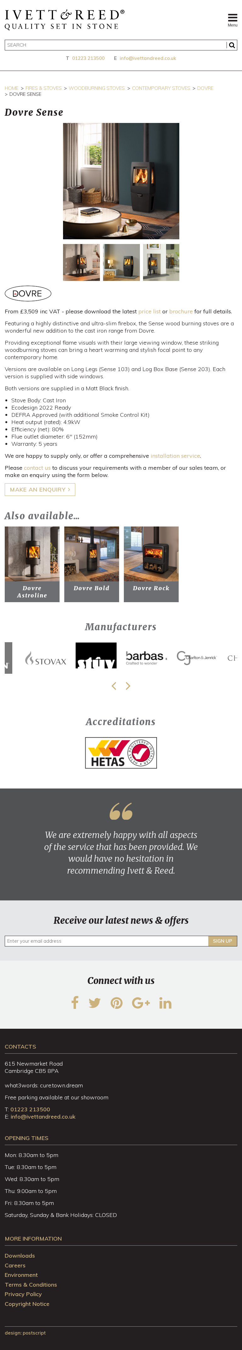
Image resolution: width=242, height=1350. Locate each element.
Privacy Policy (23, 1294)
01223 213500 (88, 58)
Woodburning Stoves (97, 88)
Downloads (20, 1255)
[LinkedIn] (165, 1007)
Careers (15, 1265)
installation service (175, 455)
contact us (37, 467)
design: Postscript (25, 1333)
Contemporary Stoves (161, 88)
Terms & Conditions (31, 1284)
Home (11, 88)
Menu (232, 25)
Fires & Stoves (44, 88)
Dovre (205, 88)
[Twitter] (94, 1007)
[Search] (232, 45)
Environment (21, 1274)
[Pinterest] (117, 1007)
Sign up (222, 941)
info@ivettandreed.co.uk (148, 58)
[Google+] (141, 1007)
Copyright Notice (27, 1303)
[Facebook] (75, 1007)
